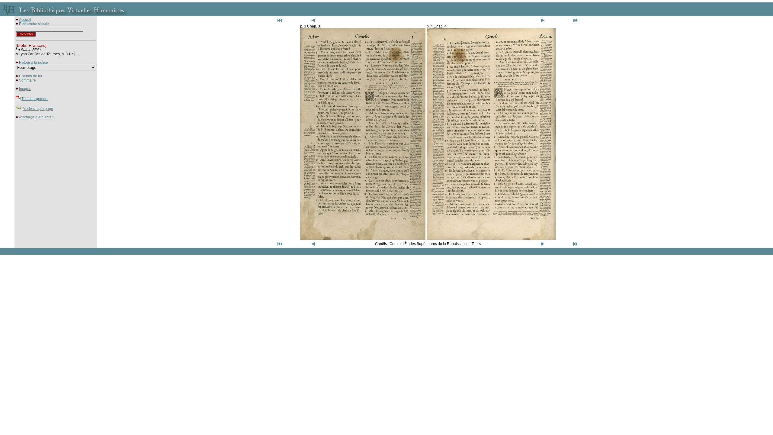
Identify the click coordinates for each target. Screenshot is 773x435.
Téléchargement (34, 99)
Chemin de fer (30, 76)
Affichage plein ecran (36, 117)
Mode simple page (38, 109)
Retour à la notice (33, 62)
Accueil (25, 20)
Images (25, 89)
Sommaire (27, 80)
